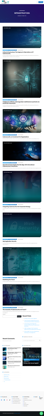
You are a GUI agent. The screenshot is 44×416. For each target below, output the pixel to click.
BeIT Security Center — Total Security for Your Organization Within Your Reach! (14, 353)
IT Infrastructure (6, 162)
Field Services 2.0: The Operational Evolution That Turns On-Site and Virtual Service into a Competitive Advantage (14, 362)
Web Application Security (9, 241)
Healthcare (26, 404)
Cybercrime (6, 376)
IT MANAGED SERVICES (17, 400)
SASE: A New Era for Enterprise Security (14, 365)
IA (4, 381)
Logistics (25, 398)
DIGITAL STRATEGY (16, 398)
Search (4, 314)
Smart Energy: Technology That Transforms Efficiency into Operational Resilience (31, 325)
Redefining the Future (9, 279)
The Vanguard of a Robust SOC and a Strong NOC (14, 357)
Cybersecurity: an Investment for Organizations (16, 137)
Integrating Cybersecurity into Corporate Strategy (16, 206)
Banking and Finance (28, 400)
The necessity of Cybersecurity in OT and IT (14, 309)
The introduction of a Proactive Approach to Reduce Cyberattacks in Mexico (14, 348)
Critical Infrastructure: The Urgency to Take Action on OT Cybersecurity (18, 52)
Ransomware (6, 378)
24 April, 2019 (10, 354)
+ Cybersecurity (13, 162)
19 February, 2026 (11, 363)
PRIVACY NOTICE (17, 413)
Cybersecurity (6, 50)
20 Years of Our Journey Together (30, 318)
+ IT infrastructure (12, 50)
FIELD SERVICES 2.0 (16, 401)
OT (24, 401)
